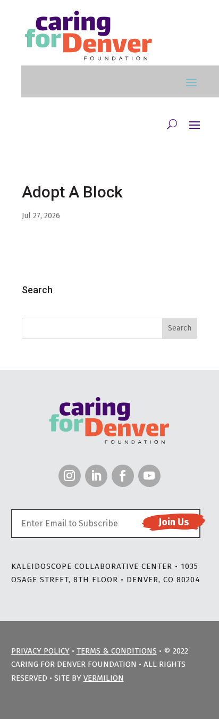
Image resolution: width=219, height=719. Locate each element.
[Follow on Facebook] (123, 476)
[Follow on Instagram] (69, 476)
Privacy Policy (40, 651)
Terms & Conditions (117, 651)
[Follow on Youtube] (149, 476)
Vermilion (103, 678)
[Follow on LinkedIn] (96, 476)
